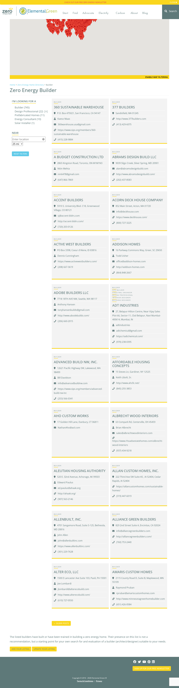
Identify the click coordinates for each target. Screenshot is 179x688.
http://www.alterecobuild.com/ (73, 594)
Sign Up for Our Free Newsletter (151, 668)
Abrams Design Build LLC (134, 157)
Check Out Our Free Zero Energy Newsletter (85, 2)
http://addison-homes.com (130, 267)
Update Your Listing (44, 649)
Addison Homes (126, 244)
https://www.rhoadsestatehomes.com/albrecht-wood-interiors (137, 443)
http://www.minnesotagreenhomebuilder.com (140, 598)
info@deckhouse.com (127, 211)
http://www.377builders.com (131, 118)
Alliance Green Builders (134, 519)
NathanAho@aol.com (68, 427)
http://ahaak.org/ (66, 493)
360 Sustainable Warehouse (79, 107)
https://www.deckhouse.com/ (131, 217)
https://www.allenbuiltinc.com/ (73, 546)
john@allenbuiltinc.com (70, 540)
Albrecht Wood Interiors (135, 415)
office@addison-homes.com (131, 261)
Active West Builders (72, 244)
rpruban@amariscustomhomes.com (135, 593)
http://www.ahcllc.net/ (127, 383)
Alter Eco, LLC (66, 572)
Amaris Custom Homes (132, 572)
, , (78, 113)
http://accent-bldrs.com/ (70, 221)
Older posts (61, 623)
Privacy (99, 681)
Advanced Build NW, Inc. (75, 362)
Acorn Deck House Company (137, 200)
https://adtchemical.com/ (129, 336)
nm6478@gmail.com (68, 174)
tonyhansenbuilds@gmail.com (73, 309)
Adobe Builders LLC (71, 292)
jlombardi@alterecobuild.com (73, 589)
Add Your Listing (20, 649)
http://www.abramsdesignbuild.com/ (135, 174)
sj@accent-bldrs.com (68, 215)
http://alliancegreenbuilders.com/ (134, 536)
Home (12, 84)
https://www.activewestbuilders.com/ (77, 261)
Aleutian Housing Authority (79, 470)
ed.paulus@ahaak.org (69, 488)
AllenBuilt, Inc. (68, 519)
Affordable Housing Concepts (131, 364)
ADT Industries (125, 305)
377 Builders (123, 107)
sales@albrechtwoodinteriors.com (134, 433)
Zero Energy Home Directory (30, 84)
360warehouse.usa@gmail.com (73, 124)
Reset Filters (20, 153)
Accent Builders (68, 200)
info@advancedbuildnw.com (72, 383)
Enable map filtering (156, 77)
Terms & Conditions (85, 681)
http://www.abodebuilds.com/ (73, 315)
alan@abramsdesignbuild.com (132, 168)
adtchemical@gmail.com (129, 330)
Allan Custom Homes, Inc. (135, 470)
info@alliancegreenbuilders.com (133, 530)
